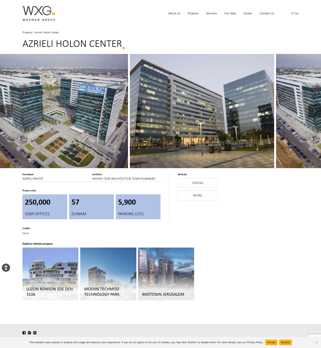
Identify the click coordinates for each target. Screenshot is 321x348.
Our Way (230, 13)
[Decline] (316, 342)
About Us (174, 13)
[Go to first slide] (314, 111)
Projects (193, 13)
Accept (271, 342)
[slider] (160, 111)
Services (211, 13)
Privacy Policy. (255, 342)
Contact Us (267, 13)
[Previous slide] (6, 111)
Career (247, 13)
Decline (285, 342)
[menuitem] (174, 15)
